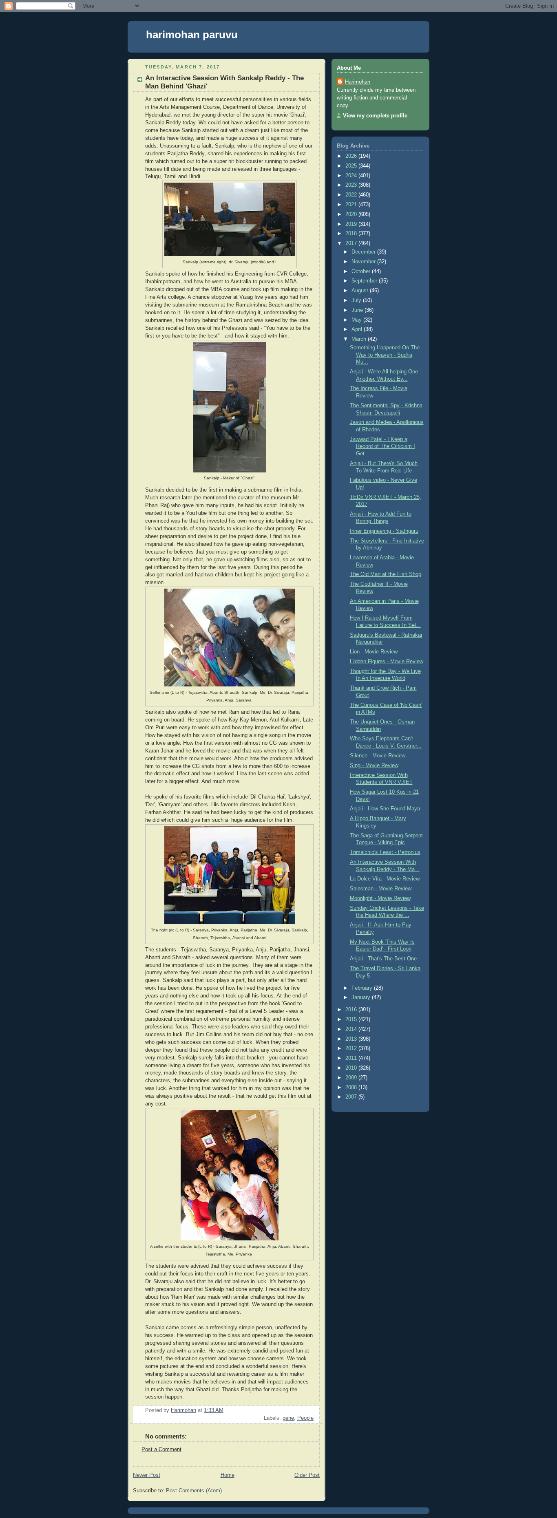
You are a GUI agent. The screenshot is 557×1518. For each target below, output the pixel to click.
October (361, 271)
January (361, 997)
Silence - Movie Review (377, 756)
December (364, 252)
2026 (351, 156)
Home (227, 1475)
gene (288, 1418)
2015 (351, 1019)
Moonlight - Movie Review (380, 898)
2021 (351, 204)
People (305, 1418)
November (364, 262)
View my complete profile (375, 116)
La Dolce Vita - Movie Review (385, 879)
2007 (351, 1097)
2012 (351, 1048)
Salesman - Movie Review (380, 888)
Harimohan (357, 82)
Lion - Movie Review (374, 652)
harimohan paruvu (192, 35)
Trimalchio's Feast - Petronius (385, 852)
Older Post (307, 1475)
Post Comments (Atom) (194, 1491)
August (360, 290)
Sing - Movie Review (374, 765)
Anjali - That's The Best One (383, 959)
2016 (351, 1010)
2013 (351, 1039)
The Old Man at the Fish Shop (385, 574)
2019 (351, 224)
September (365, 281)
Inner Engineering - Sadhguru (384, 531)
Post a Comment (161, 1449)
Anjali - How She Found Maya (385, 809)
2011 (351, 1058)
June (358, 310)
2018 (351, 233)
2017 (351, 243)
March (359, 339)
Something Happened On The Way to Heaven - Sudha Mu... (385, 355)
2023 (351, 185)
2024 (351, 176)
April (357, 329)
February (362, 988)
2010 (351, 1068)
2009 (351, 1078)
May (357, 320)
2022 (351, 195)
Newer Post (146, 1475)
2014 (351, 1029)
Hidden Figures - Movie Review (386, 661)
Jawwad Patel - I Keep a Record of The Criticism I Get (382, 447)
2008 (351, 1087)
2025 (351, 166)
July (357, 300)
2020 (351, 214)
